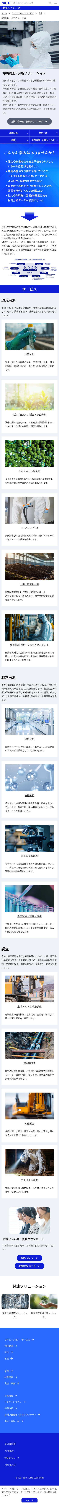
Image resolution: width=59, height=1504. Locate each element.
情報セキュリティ (12, 1458)
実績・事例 (10, 1383)
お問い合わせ (27, 1258)
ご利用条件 (9, 1451)
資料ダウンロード (27, 1265)
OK (27, 1500)
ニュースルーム (12, 1421)
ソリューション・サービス (23, 13)
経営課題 (9, 1377)
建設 (7, 1352)
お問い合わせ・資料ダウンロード (27, 121)
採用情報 (9, 1408)
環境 (40, 13)
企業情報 (9, 1395)
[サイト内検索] (50, 3)
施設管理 (9, 1346)
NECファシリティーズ (11, 8)
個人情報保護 (50, 1492)
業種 (7, 1371)
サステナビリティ (13, 1402)
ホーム (4, 13)
